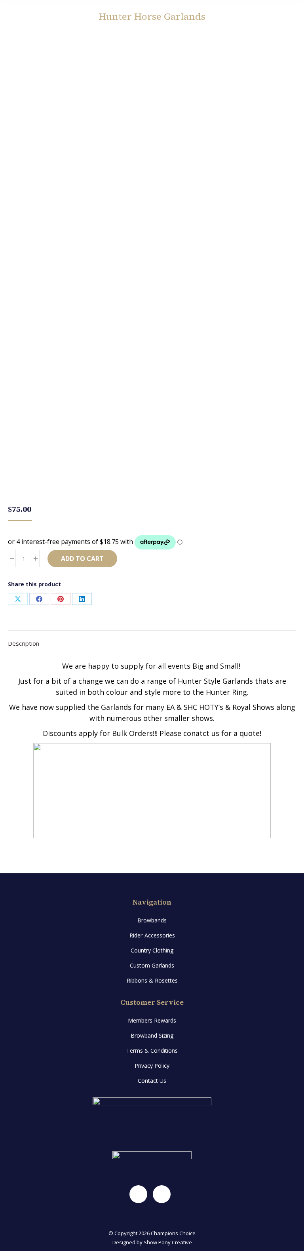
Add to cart (82, 558)
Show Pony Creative (168, 1242)
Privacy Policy (152, 1065)
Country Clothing (152, 950)
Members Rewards (152, 1020)
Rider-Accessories (152, 935)
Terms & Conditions (152, 1050)
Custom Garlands (152, 965)
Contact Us (152, 1080)
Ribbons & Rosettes (152, 980)
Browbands (152, 920)
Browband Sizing (152, 1035)
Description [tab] (23, 643)
